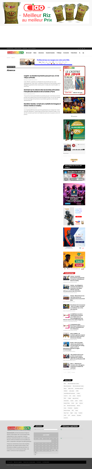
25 (39, 450)
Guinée (71, 400)
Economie (66, 52)
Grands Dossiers (50, 52)
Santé (76, 410)
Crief (70, 395)
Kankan (80, 400)
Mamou (78, 405)
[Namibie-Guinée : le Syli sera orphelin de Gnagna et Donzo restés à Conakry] (14, 108)
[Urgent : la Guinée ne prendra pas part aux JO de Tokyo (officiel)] (14, 80)
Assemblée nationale (79, 388)
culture (74, 395)
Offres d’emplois (18, 48)
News (34, 52)
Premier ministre (67, 410)
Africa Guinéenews (67, 386)
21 (49, 448)
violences (73, 415)
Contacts (39, 462)
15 (53, 445)
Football (69, 398)
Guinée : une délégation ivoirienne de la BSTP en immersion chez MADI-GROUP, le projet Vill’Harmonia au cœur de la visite (73, 288)
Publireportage (10, 48)
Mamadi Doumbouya (71, 405)
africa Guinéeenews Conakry (73, 383)
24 (35, 450)
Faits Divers (74, 52)
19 (42, 448)
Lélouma (81, 403)
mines (65, 408)
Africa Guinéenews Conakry (78, 386)
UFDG (65, 415)
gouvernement (75, 398)
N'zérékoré (70, 408)
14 (49, 445)
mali (64, 405)
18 (39, 448)
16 (56, 445)
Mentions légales (18, 462)
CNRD (77, 390)
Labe (76, 403)
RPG (73, 410)
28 (49, 450)
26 (42, 450)
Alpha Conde (70, 388)
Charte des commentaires (29, 462)
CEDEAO (65, 390)
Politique (59, 52)
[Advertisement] (46, 37)
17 (35, 448)
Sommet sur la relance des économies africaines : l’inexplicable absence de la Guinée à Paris (42, 90)
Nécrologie (25, 48)
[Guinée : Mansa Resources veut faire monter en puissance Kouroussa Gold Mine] (66, 297)
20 (46, 448)
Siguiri (71, 412)
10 (35, 445)
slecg (76, 412)
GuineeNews (65, 155)
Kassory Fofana (67, 403)
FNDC (65, 398)
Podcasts (69, 155)
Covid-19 (65, 395)
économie (66, 417)
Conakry (78, 393)
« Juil (35, 454)
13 (46, 445)
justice (76, 400)
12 (42, 445)
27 (46, 450)
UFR (69, 415)
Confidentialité (45, 462)
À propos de (9, 462)
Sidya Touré (66, 412)
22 (53, 448)
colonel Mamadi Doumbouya (69, 393)
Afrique (65, 388)
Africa (65, 383)
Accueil (29, 52)
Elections (79, 395)
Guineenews (66, 400)
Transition (80, 412)
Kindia (72, 403)
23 (56, 448)
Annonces (41, 52)
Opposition (76, 408)
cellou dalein (71, 390)
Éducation (79, 415)
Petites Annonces (32, 48)
